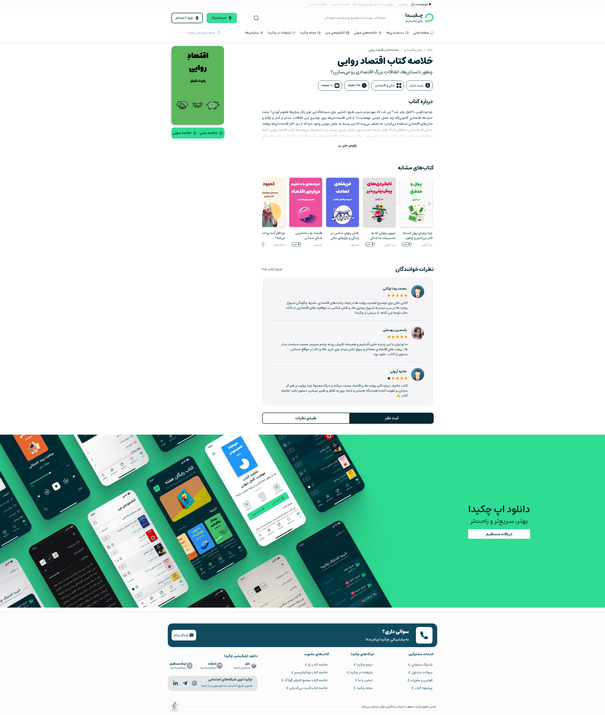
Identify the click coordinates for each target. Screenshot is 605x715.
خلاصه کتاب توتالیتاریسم (311, 672)
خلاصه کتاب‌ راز (318, 664)
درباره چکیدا (365, 664)
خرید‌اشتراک (218, 17)
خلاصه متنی (209, 133)
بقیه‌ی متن (349, 145)
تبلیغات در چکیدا (280, 32)
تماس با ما (365, 680)
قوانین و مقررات (421, 680)
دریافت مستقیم (499, 534)
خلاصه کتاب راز (318, 4)
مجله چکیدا (308, 32)
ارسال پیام (181, 635)
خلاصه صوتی (182, 133)
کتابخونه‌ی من (335, 32)
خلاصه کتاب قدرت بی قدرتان (308, 688)
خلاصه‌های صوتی (366, 32)
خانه (430, 50)
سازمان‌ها (252, 32)
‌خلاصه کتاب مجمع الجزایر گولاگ (306, 680)
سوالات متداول (421, 672)
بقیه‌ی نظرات (305, 418)
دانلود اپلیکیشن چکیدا (201, 32)
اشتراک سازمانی (421, 664)
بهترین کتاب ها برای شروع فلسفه (372, 4)
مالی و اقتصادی (413, 50)
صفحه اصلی (421, 32)
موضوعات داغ (419, 4)
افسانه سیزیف (340, 4)
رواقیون (403, 4)
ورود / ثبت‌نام (184, 17)
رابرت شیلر (417, 85)
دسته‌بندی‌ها (395, 32)
